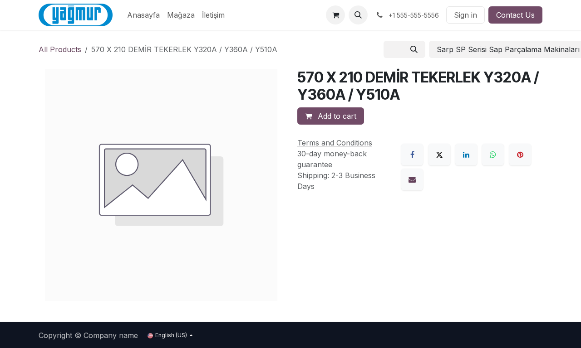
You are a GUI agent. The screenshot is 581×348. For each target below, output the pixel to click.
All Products (60, 49)
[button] (358, 14)
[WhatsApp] (493, 154)
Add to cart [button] (335, 116)
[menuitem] (143, 15)
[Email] (412, 179)
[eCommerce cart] (335, 14)
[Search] (414, 49)
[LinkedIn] (466, 154)
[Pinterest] (520, 154)
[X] (439, 154)
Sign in (465, 14)
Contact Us (515, 14)
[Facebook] (412, 154)
